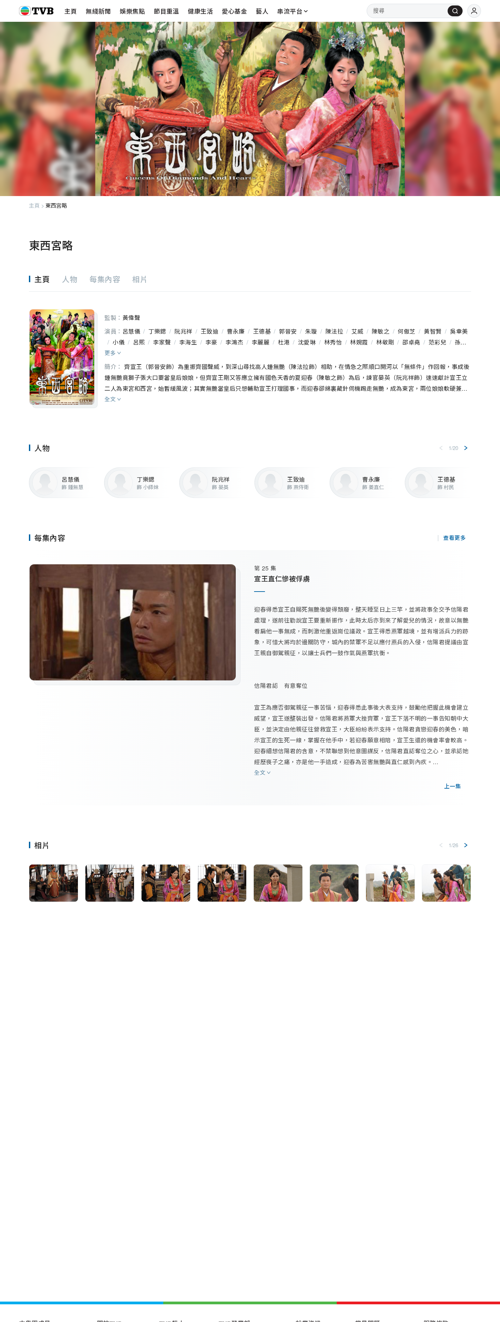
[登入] (474, 11)
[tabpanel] (250, 350)
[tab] (45, 279)
